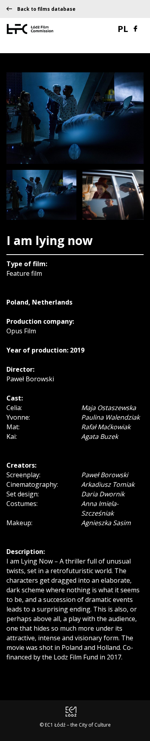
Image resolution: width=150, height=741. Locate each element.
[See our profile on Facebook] (135, 27)
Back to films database (46, 9)
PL (123, 28)
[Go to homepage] (30, 28)
